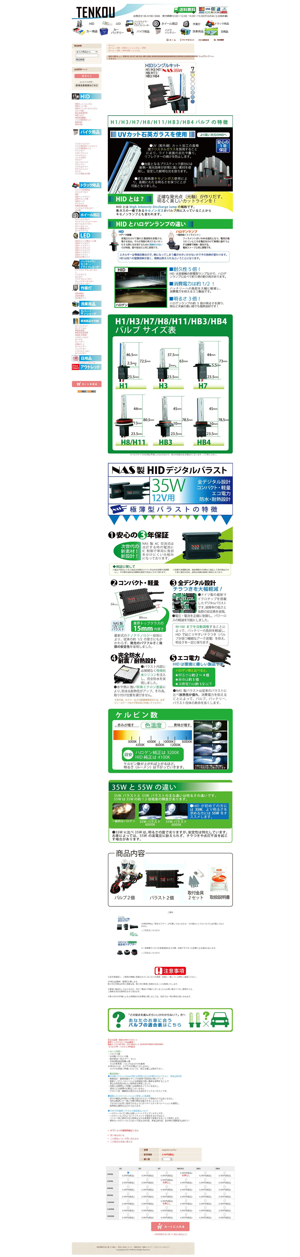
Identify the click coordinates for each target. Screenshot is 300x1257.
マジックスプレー (82, 219)
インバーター (80, 349)
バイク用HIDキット (83, 120)
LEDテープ (79, 201)
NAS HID (79, 124)
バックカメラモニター (84, 208)
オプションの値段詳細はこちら (124, 1130)
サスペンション (81, 169)
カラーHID (79, 111)
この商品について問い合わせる (124, 1138)
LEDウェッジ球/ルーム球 (85, 241)
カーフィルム (80, 328)
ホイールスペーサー (83, 224)
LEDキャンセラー (82, 243)
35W (144, 48)
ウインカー (79, 151)
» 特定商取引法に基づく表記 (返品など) (170, 1234)
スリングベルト (81, 192)
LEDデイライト (81, 255)
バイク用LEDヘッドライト (86, 146)
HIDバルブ (79, 115)
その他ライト (80, 298)
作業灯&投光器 (81, 206)
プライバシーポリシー (162, 1247)
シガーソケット (81, 153)
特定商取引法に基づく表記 (106, 1247)
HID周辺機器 (80, 118)
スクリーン (79, 164)
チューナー (79, 342)
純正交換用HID (81, 113)
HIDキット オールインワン (86, 108)
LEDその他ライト (82, 257)
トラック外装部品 (82, 190)
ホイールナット (81, 226)
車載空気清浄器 (81, 333)
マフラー (78, 160)
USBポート (80, 344)
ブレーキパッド (81, 162)
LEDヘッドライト (82, 197)
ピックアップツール (86, 362)
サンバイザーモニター (84, 281)
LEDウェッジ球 (81, 199)
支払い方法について (125, 1247)
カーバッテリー (81, 326)
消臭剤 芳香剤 (81, 335)
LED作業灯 (79, 296)
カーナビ (78, 339)
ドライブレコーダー (83, 279)
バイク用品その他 (82, 174)
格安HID (78, 122)
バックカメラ (80, 274)
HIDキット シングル (83, 104)
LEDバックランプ (82, 250)
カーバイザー (80, 353)
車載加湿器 (79, 330)
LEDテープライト (82, 252)
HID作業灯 (79, 293)
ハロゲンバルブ (81, 337)
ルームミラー (80, 346)
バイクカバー (80, 155)
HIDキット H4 (81, 106)
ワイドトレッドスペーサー (86, 222)
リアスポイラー (81, 167)
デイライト (79, 203)
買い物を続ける (117, 1135)
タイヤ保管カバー (82, 228)
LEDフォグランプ (82, 248)
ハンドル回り (80, 157)
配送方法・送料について (143, 1247)
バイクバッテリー (82, 144)
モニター (78, 277)
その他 (78, 210)
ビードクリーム (81, 231)
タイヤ (78, 171)
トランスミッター (82, 284)
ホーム (111, 45)
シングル (136, 50)
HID (76, 194)
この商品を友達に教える (121, 1142)
